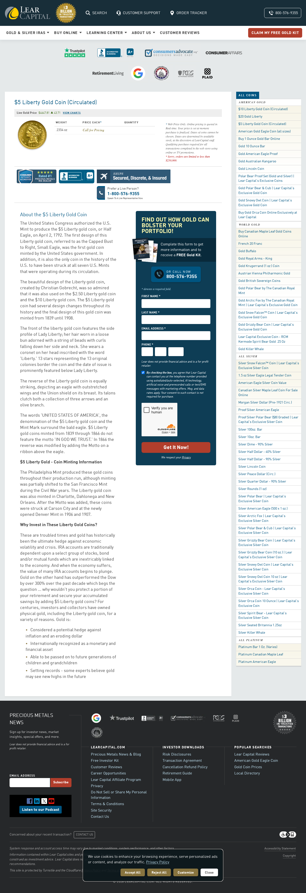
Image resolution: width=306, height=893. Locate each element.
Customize (186, 872)
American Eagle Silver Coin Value (262, 383)
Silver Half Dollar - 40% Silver (259, 452)
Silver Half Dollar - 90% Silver (259, 459)
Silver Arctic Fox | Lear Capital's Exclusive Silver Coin (261, 518)
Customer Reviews (106, 767)
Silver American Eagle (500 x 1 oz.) (263, 508)
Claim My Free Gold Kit (275, 33)
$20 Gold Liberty (250, 116)
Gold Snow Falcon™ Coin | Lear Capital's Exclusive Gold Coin (268, 315)
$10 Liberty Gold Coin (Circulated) (263, 109)
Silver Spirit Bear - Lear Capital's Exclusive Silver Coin (262, 616)
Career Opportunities (108, 773)
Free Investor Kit (105, 761)
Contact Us (100, 817)
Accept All (133, 872)
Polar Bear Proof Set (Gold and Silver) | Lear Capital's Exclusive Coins (266, 179)
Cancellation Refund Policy (185, 767)
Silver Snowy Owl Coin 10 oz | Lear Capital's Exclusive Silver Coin (262, 579)
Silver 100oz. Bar (250, 429)
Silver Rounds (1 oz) (252, 489)
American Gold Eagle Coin (256, 761)
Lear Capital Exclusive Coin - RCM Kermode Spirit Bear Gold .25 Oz (263, 339)
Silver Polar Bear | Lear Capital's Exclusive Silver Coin (262, 499)
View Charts (72, 113)
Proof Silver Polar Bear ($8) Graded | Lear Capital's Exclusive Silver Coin (268, 420)
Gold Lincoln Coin (251, 169)
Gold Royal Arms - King (255, 258)
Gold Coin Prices (248, 767)
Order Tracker (191, 13)
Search (99, 13)
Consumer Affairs (224, 53)
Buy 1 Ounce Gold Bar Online (259, 139)
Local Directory (247, 773)
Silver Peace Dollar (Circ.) (256, 474)
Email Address (22, 775)
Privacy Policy (157, 862)
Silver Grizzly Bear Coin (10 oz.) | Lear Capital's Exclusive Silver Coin (265, 555)
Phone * (147, 344)
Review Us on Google (138, 73)
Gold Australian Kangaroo (257, 161)
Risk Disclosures (177, 754)
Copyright (289, 855)
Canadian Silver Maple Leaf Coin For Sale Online (268, 393)
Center (105, 33)
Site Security (101, 811)
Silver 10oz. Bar (249, 437)
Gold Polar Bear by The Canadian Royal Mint (266, 291)
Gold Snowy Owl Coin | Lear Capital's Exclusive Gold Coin (265, 203)
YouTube (51, 801)
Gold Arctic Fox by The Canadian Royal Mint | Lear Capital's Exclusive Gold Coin (268, 303)
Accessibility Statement (280, 848)
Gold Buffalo (247, 251)
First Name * (151, 296)
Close (209, 872)
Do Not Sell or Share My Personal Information (119, 795)
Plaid (207, 73)
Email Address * (154, 328)
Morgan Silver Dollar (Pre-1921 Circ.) (265, 402)
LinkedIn (37, 801)
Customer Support (141, 13)
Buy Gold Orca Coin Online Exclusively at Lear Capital (267, 215)
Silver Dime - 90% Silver (255, 444)
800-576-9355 (286, 13)
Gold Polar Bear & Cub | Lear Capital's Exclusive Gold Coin (266, 191)
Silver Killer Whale (251, 632)
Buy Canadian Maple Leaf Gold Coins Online (264, 234)
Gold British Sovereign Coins (259, 281)
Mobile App (172, 780)
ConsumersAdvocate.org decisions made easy (171, 53)
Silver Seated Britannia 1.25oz (260, 625)
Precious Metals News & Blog (116, 754)
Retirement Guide (177, 773)
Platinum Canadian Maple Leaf (260, 654)
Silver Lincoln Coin (252, 466)
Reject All (159, 872)
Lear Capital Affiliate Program (116, 780)
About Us (142, 33)
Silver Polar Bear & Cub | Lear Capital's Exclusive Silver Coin (267, 531)
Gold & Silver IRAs (26, 33)
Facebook (30, 801)
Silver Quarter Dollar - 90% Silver (262, 481)
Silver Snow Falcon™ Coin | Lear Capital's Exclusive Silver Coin (268, 366)
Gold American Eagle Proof (258, 154)
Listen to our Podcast (40, 810)
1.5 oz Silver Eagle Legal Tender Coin (264, 375)
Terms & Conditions (107, 804)
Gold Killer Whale (251, 349)
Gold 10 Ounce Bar (251, 146)
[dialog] (153, 865)
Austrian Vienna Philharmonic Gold (264, 273)
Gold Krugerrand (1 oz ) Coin (258, 266)
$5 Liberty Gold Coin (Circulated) (262, 124)
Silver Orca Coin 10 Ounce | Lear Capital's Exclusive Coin (268, 603)
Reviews (180, 33)
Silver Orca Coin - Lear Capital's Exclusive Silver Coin (261, 591)
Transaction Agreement (182, 761)
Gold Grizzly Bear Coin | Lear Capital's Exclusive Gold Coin (266, 327)
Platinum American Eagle (257, 662)
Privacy (186, 457)
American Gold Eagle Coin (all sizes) (264, 131)
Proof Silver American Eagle (258, 410)
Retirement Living (108, 73)
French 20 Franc (250, 243)
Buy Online (66, 33)
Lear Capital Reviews (251, 754)
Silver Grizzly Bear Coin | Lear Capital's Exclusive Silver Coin (266, 543)
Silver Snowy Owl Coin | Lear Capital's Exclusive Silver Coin (265, 567)
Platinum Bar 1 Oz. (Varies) (257, 647)
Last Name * (150, 312)
